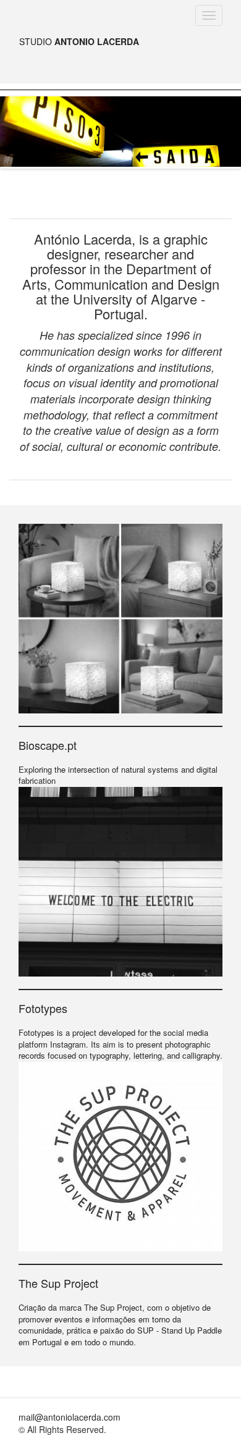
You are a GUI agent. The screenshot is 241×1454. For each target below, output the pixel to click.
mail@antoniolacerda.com (69, 1417)
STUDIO (79, 41)
